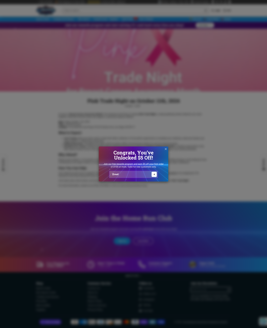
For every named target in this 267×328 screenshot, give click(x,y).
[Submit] (154, 174)
